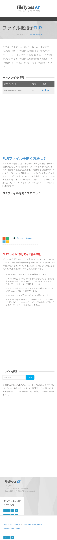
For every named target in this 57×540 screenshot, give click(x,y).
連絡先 (18, 525)
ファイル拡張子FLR (35, 34)
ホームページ (20, 34)
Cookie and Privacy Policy (32, 525)
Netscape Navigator (25, 238)
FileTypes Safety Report (12, 528)
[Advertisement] (28, 125)
